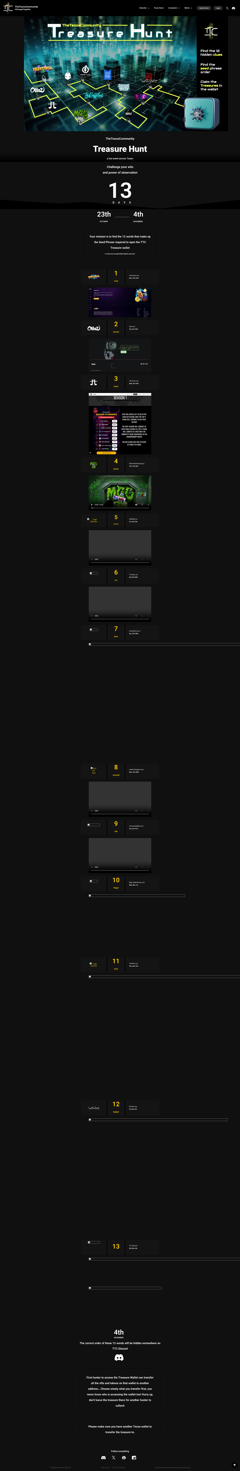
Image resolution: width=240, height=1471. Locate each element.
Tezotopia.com (134, 275)
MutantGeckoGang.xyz (136, 464)
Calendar (142, 8)
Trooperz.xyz (133, 575)
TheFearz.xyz (133, 963)
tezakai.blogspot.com (136, 770)
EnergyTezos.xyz (134, 631)
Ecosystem (172, 8)
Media (187, 8)
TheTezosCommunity (26, 7)
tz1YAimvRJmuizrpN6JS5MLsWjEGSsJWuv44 (119, 254)
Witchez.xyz (133, 1107)
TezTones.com (134, 381)
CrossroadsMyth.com (136, 826)
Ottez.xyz (132, 326)
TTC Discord (133, 1246)
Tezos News (159, 8)
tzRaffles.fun (133, 519)
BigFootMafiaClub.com (137, 882)
